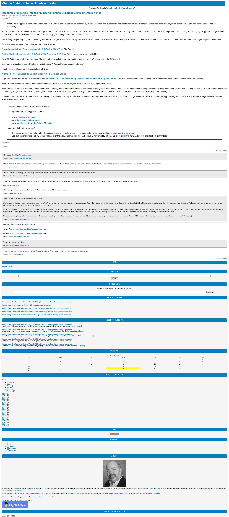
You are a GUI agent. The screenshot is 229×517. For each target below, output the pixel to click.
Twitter (11, 446)
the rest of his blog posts (28, 120)
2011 (3, 417)
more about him (154, 493)
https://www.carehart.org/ (118, 493)
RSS (12, 516)
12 (123, 364)
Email (9, 444)
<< (108, 355)
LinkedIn (12, 451)
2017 (3, 407)
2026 (3, 379)
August (9, 382)
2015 (3, 411)
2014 (3, 412)
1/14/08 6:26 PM (18, 254)
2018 (3, 406)
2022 (3, 399)
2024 (3, 396)
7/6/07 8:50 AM (23, 175)
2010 (3, 419)
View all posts (7, 266)
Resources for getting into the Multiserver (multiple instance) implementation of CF (52, 12)
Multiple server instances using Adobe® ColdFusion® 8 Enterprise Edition (81, 79)
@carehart (71, 493)
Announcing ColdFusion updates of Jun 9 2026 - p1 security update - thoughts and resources (36, 315)
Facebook (12, 448)
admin (23, 17)
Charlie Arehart (14, 219)
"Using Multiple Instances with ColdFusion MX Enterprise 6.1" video (34, 54)
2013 (3, 414)
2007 (3, 424)
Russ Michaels (14, 236)
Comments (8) (6, 142)
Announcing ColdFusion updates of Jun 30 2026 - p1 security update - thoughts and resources (37, 311)
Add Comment (221, 150)
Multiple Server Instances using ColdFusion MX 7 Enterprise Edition (34, 74)
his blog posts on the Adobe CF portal (34, 123)
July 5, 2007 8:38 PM (14, 15)
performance (17, 17)
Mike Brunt (13, 167)
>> (120, 355)
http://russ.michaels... (18, 229)
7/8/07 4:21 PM (24, 245)
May (8, 387)
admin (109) (6, 516)
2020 (3, 402)
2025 (3, 394)
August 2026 (114, 355)
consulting (38, 497)
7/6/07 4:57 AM (26, 158)
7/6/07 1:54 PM (24, 219)
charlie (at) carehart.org (34, 493)
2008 (3, 422)
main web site (115, 8)
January (10, 391)
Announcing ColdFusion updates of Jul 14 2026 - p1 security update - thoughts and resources (36, 308)
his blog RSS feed (26, 117)
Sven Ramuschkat (15, 158)
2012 (3, 416)
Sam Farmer (14, 175)
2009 (3, 421)
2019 (3, 404)
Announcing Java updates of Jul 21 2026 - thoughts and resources (26, 305)
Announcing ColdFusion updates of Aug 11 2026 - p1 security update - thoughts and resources (37, 302)
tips (30, 17)
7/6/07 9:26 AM (17, 193)
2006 (3, 426)
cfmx (27, 17)
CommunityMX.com (71, 84)
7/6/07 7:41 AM (22, 167)
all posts (130, 8)
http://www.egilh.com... (11, 186)
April (8, 389)
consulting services (124, 133)
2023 (3, 397)
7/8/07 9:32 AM (24, 236)
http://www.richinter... (23, 155)
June (8, 386)
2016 (3, 409)
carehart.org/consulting (15, 490)
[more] (79, 326)
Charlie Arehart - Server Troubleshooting (29, 3)
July (8, 384)
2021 (3, 401)
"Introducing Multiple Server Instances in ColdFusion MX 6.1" (31, 49)
